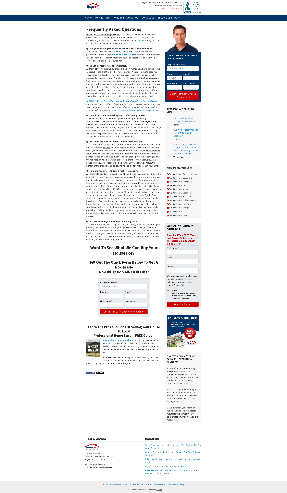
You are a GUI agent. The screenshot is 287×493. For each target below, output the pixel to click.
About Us (132, 17)
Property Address (109, 282)
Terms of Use (172, 485)
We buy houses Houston (124, 54)
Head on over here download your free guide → (134, 110)
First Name (106, 301)
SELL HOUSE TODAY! (169, 17)
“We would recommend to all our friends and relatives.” (185, 132)
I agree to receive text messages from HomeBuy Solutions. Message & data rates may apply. (185, 295)
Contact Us (148, 17)
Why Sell (119, 17)
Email (128, 292)
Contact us (109, 343)
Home (88, 17)
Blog (182, 485)
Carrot (160, 490)
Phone (104, 292)
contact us (142, 40)
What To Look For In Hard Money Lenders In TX (167, 466)
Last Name (130, 301)
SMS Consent (172, 290)
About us (136, 485)
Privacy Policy (159, 485)
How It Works (103, 17)
